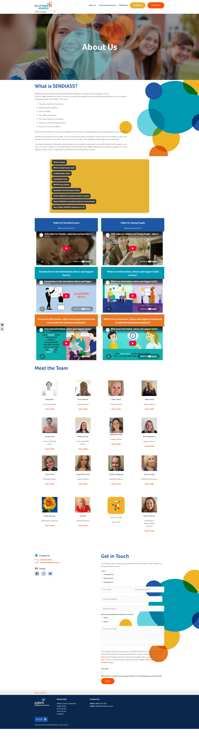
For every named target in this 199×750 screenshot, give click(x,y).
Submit (107, 681)
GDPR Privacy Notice (61, 184)
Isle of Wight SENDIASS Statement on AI (68, 207)
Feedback (137, 5)
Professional (108, 582)
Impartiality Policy (60, 179)
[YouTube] (50, 573)
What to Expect (59, 162)
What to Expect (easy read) (63, 167)
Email (106, 618)
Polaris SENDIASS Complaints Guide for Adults (71, 196)
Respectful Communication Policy (66, 190)
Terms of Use (61, 711)
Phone (106, 621)
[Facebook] (37, 573)
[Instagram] (43, 573)
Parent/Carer (108, 578)
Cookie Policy (61, 706)
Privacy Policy (150, 659)
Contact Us (156, 5)
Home (37, 692)
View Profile (49, 409)
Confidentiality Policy (61, 173)
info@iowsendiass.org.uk (49, 562)
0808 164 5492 (46, 559)
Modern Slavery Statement (66, 703)
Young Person (109, 574)
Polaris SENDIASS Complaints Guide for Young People (74, 201)
